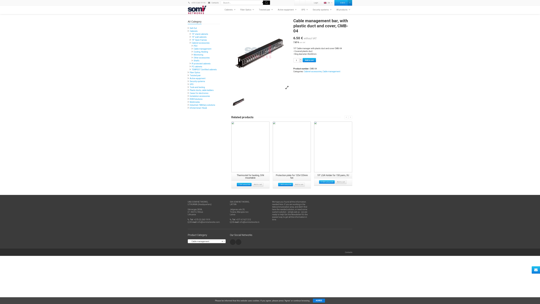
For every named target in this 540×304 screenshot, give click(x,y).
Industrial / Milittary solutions (202, 105)
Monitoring (198, 55)
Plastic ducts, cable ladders (202, 90)
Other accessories (202, 58)
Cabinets (229, 9)
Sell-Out (193, 28)
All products (341, 9)
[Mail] (302, 3)
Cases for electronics (199, 93)
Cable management (331, 71)
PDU (195, 46)
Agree (319, 300)
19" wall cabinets (199, 37)
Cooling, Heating (201, 52)
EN (329, 3)
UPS (303, 9)
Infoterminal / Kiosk (198, 108)
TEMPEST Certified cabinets (204, 69)
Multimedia (195, 102)
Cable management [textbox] (206, 241)
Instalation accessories (200, 96)
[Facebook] (308, 3)
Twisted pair (264, 9)
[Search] (266, 3)
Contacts (215, 3)
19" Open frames (199, 40)
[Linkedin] (297, 3)
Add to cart (309, 60)
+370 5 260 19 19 (198, 3)
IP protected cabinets (201, 63)
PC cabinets (197, 66)
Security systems (321, 9)
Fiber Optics (245, 9)
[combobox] (207, 241)
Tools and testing (197, 87)
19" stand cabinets (200, 34)
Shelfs (196, 61)
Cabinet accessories (313, 71)
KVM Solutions (196, 99)
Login (316, 3)
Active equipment (286, 9)
